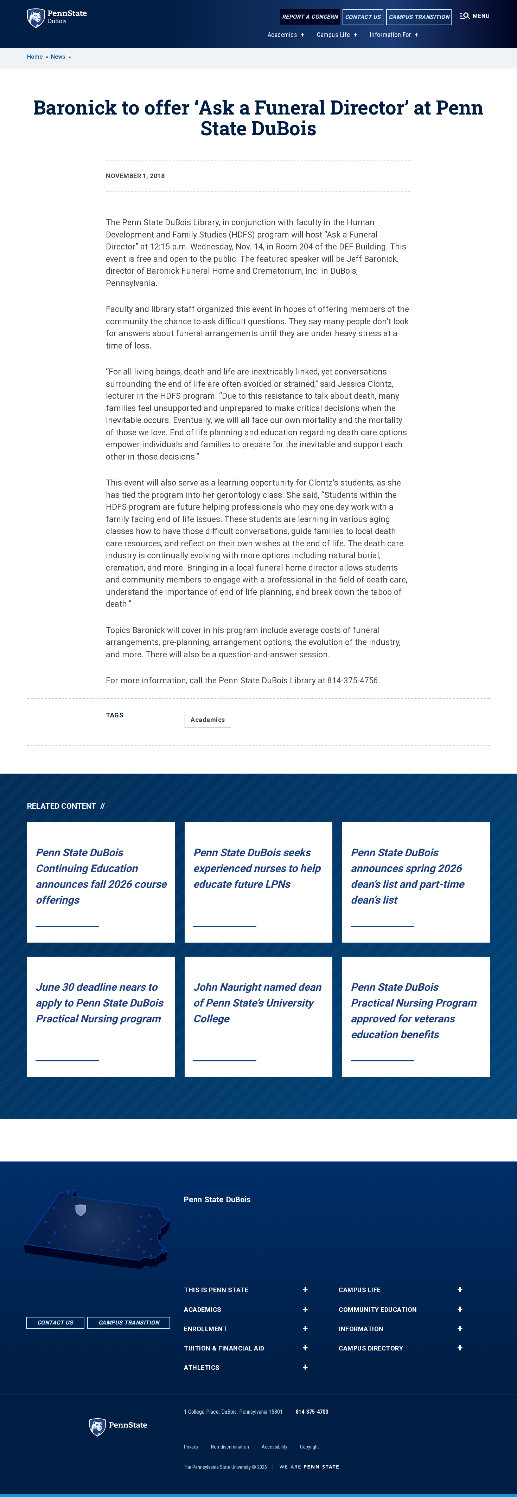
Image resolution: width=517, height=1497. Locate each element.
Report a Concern (310, 16)
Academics (283, 34)
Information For (390, 34)
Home (35, 56)
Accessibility (274, 1447)
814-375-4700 (312, 1411)
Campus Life (333, 34)
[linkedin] (98, 1288)
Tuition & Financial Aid (224, 1348)
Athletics (202, 1367)
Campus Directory (371, 1348)
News (58, 56)
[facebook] (80, 1288)
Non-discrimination (230, 1447)
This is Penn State (216, 1290)
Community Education (378, 1309)
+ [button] (305, 1289)
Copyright (309, 1447)
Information (361, 1329)
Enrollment (205, 1329)
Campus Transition (419, 17)
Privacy (191, 1447)
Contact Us (363, 17)
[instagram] (116, 1288)
